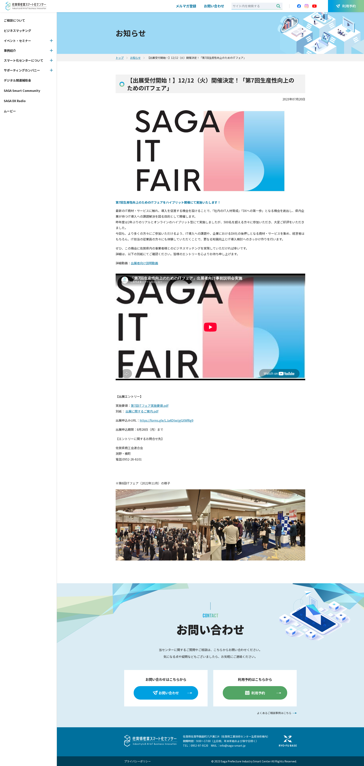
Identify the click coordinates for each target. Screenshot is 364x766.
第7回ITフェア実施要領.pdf (149, 405)
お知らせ (135, 58)
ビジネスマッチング (17, 30)
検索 (278, 6)
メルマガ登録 (186, 5)
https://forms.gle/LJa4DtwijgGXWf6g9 (166, 420)
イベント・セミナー (17, 40)
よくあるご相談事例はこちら (274, 713)
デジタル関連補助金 (17, 80)
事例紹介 (10, 50)
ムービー (10, 111)
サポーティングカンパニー (22, 70)
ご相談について (14, 20)
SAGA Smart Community (22, 90)
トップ (120, 58)
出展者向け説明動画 (144, 263)
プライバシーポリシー (137, 761)
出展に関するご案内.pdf (142, 411)
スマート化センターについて (23, 60)
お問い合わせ (214, 5)
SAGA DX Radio (15, 100)
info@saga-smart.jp (233, 745)
